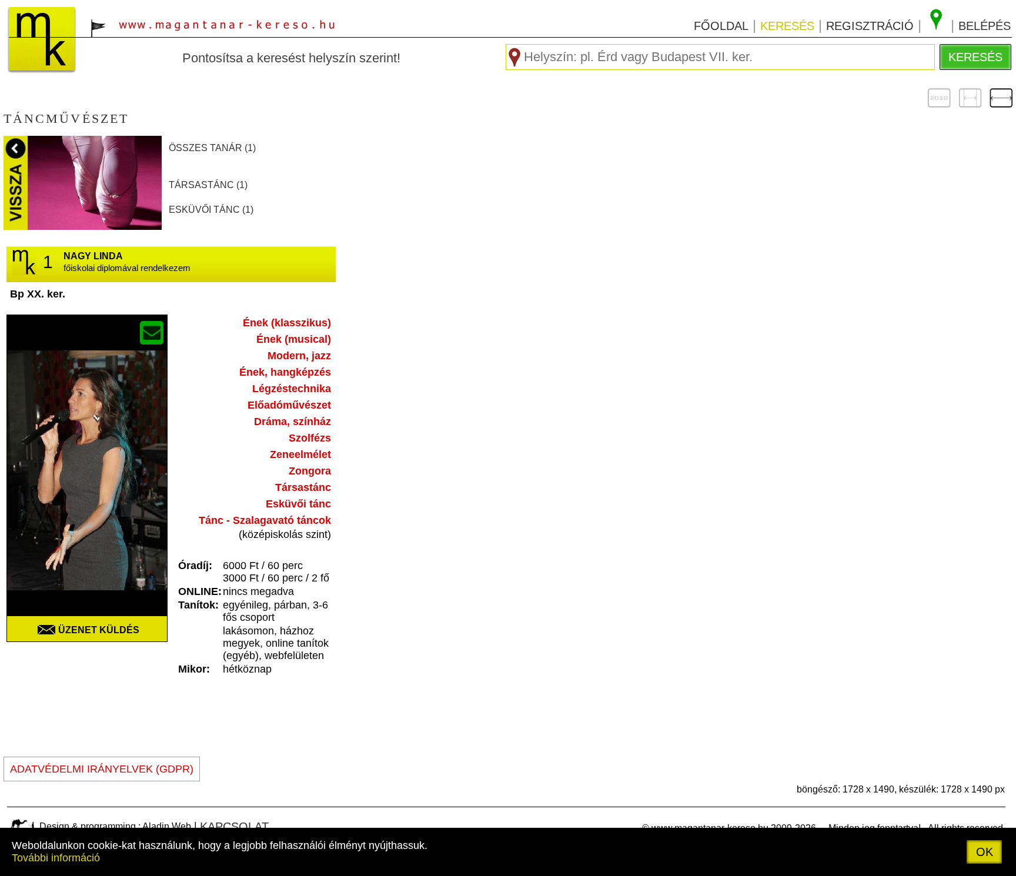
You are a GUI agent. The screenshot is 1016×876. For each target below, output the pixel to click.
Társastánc (303, 487)
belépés (984, 25)
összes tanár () (212, 148)
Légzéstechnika (291, 388)
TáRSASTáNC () (208, 185)
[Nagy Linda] (87, 483)
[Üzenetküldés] (151, 333)
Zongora (310, 471)
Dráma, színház (292, 421)
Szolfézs (310, 438)
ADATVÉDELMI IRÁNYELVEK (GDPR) (101, 769)
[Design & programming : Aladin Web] (21, 826)
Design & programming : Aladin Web (115, 826)
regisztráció (870, 25)
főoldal (721, 25)
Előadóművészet (289, 405)
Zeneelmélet (300, 454)
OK (984, 851)
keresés (787, 25)
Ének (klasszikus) (287, 323)
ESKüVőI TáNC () (211, 210)
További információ (56, 858)
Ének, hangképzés (285, 372)
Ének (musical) (293, 339)
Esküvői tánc (298, 504)
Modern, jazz (299, 356)
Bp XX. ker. (37, 294)
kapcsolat (234, 826)
